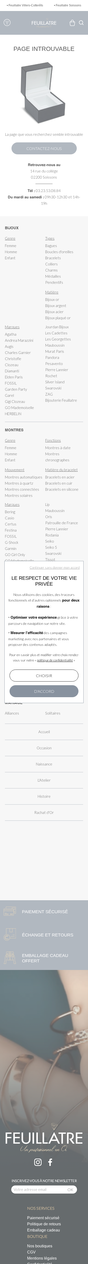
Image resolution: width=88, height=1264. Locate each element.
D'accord (44, 691)
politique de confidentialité (55, 660)
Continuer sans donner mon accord (55, 567)
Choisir (44, 675)
